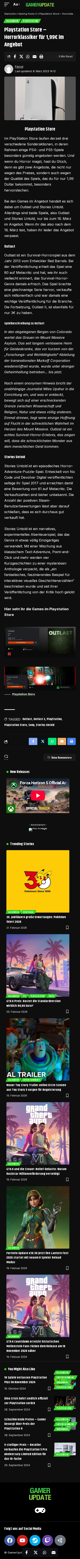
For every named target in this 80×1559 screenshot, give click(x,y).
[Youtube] (22, 1540)
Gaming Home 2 (27, 13)
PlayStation (30, 20)
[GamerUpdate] (40, 4)
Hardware (62, 1382)
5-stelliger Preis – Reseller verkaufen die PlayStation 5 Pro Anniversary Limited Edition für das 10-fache (25, 1451)
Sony (31, 725)
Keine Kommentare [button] (61, 757)
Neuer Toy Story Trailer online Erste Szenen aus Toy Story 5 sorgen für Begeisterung (36, 1087)
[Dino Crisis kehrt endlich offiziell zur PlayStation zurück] (65, 1402)
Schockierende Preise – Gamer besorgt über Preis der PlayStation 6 (25, 1424)
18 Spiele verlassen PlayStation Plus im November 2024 (25, 1380)
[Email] (35, 56)
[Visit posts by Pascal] (8, 69)
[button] (8, 4)
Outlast (27, 719)
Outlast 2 (39, 719)
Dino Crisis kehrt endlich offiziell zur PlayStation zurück (26, 1401)
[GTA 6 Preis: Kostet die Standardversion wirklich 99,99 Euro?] (37, 965)
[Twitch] (47, 1540)
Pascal (19, 66)
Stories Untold (45, 725)
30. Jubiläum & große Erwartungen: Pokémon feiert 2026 (36, 919)
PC (24, 995)
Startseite (10, 13)
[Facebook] (9, 1540)
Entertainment (31, 1079)
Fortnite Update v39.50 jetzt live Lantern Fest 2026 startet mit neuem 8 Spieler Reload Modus (37, 1258)
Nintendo (28, 911)
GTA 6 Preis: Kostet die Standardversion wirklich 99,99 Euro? (33, 1003)
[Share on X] (21, 56)
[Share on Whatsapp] (28, 56)
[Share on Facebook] (15, 56)
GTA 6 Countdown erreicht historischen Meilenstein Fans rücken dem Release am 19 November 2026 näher (35, 1346)
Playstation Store (23, 694)
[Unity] (60, 1540)
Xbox (51, 995)
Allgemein (12, 20)
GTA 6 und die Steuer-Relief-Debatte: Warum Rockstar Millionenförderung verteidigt (36, 1171)
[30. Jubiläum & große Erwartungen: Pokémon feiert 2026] (37, 881)
